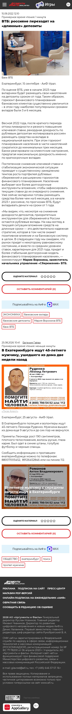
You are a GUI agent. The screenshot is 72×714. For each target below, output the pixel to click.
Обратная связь (14, 602)
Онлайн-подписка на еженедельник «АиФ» (34, 597)
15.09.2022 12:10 (10, 13)
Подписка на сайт (31, 588)
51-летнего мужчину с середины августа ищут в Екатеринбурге (34, 490)
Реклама (9, 588)
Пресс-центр (56, 588)
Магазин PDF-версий (17, 593)
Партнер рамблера (32, 698)
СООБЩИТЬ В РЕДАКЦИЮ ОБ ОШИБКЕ (28, 607)
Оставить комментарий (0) (36, 289)
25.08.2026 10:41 (11, 342)
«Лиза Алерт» (10, 411)
